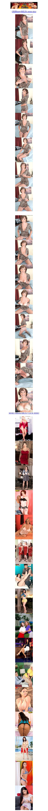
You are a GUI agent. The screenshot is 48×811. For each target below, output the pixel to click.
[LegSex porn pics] (24, 662)
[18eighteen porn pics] (24, 785)
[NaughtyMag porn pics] (24, 809)
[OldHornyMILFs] (23, 8)
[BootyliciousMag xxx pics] (24, 514)
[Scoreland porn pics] (24, 760)
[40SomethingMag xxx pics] (24, 539)
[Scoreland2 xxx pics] (24, 563)
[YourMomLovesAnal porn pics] (24, 686)
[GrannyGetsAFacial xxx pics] (24, 588)
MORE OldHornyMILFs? (24, 413)
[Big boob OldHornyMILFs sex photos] (24, 38)
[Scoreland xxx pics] (24, 465)
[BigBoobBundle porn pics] (24, 637)
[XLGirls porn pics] (24, 711)
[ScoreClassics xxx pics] (24, 440)
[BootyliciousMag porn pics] (24, 736)
